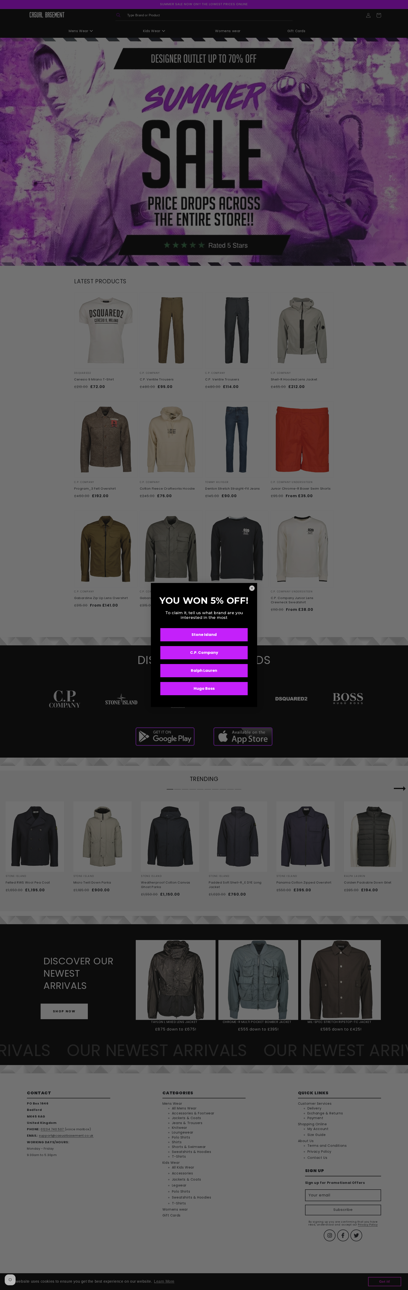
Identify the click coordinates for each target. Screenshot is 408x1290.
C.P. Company (204, 652)
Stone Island (204, 634)
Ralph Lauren (204, 670)
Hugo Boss (204, 688)
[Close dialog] (252, 588)
